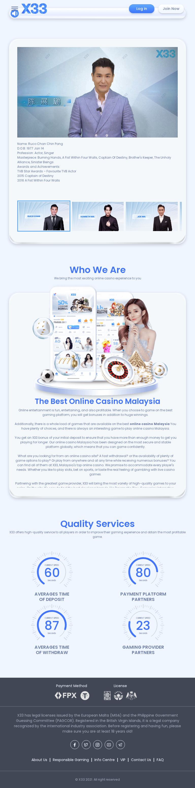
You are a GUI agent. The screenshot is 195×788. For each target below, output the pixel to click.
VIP (122, 759)
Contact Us (141, 759)
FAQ (160, 759)
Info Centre (104, 759)
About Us (39, 759)
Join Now (171, 8)
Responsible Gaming (71, 759)
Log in (141, 8)
